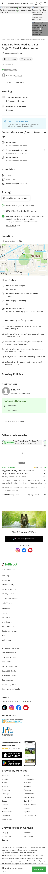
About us (6, 580)
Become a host (8, 626)
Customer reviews (9, 631)
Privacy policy (8, 594)
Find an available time (14, 82)
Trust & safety (8, 585)
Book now (38, 869)
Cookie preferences (10, 598)
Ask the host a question (15, 421)
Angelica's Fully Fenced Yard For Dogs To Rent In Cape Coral (17, 472)
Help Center (7, 603)
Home (4, 613)
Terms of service (9, 589)
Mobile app (6, 640)
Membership (7, 622)
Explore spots (8, 617)
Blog (3, 635)
